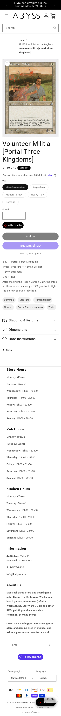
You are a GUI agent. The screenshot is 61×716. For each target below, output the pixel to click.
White (51, 307)
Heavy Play (37, 194)
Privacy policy (43, 707)
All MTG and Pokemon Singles (35, 44)
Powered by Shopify (29, 702)
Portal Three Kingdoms (30, 307)
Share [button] (9, 350)
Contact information (24, 707)
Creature (24, 300)
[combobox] (30, 28)
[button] (6, 15)
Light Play (39, 187)
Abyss (17, 702)
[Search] (54, 28)
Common (9, 300)
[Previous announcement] (6, 4)
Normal (8, 307)
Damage (10, 202)
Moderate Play (14, 194)
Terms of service (32, 712)
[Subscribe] (48, 645)
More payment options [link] (30, 253)
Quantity (6, 209)
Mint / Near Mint (15, 187)
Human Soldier (43, 300)
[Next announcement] (55, 4)
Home (22, 40)
